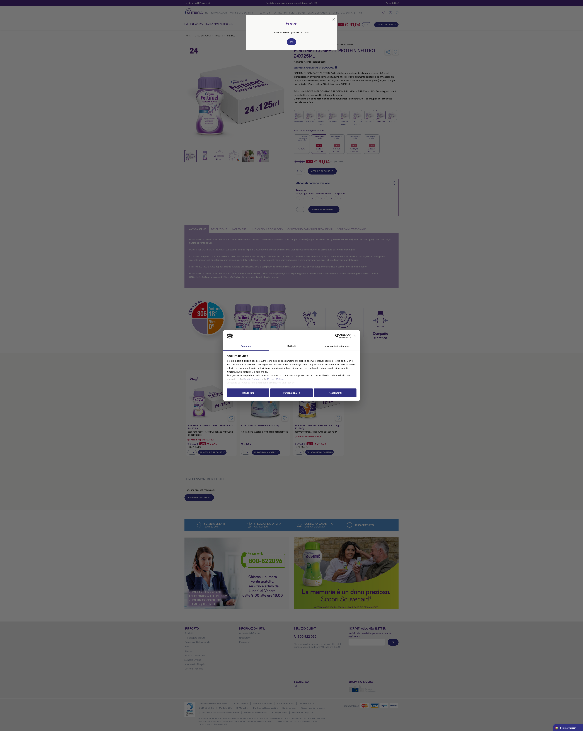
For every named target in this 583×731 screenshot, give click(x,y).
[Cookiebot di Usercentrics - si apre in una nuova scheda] (337, 336)
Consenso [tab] (245, 346)
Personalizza (290, 392)
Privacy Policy (275, 379)
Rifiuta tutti (248, 392)
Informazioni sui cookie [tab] (336, 346)
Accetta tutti (335, 392)
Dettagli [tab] (291, 346)
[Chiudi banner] (355, 336)
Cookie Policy (251, 379)
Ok (291, 41)
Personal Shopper (568, 728)
